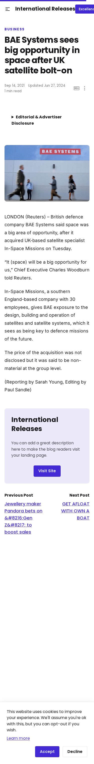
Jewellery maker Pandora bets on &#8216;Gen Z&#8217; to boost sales (23, 518)
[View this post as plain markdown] (76, 88)
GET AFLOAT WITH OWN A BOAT (75, 511)
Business (15, 29)
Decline (74, 751)
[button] (7, 9)
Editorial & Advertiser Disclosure (37, 120)
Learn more (18, 738)
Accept (47, 751)
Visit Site (47, 471)
